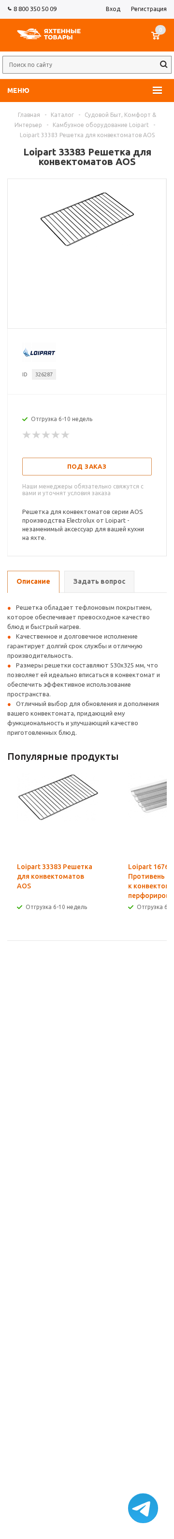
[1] (27, 435)
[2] (37, 435)
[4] (56, 435)
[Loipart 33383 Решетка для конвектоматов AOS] (87, 245)
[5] (66, 435)
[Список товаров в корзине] (160, 40)
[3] (46, 435)
